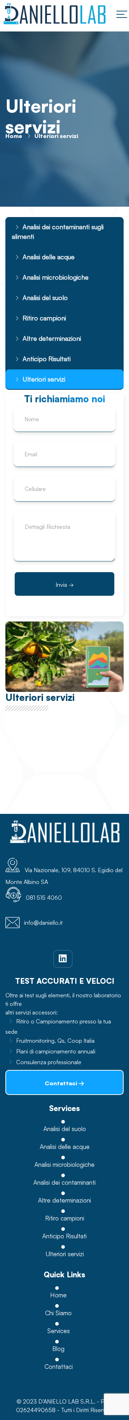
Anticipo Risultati (47, 359)
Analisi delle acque (49, 257)
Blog (58, 1348)
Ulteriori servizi (44, 379)
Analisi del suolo (45, 297)
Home (13, 135)
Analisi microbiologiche (56, 277)
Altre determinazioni (52, 338)
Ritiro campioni (44, 318)
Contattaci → (64, 1083)
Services (58, 1331)
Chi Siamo (58, 1313)
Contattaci (58, 1366)
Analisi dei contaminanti (64, 1182)
